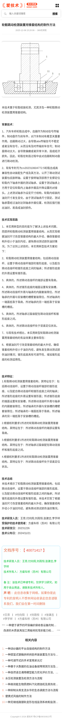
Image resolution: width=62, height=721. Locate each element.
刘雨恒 (35, 614)
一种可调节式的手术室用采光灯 (23, 660)
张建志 (50, 614)
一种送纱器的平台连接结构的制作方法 (27, 648)
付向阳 (21, 614)
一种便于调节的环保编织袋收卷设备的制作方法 (32, 625)
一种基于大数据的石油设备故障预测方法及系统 (33, 666)
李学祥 (9, 618)
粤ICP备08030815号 (42, 717)
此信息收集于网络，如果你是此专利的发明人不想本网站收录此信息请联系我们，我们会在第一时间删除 (30, 598)
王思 (7, 614)
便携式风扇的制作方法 (18, 696)
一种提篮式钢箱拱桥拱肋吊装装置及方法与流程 (33, 654)
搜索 (55, 13)
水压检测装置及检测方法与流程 (23, 678)
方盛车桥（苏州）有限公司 (35, 618)
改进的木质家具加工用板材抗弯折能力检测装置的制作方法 (29, 630)
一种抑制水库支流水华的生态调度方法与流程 (31, 690)
